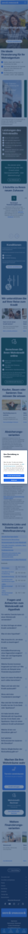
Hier (5, 468)
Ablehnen (14, 480)
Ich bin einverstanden (14, 475)
